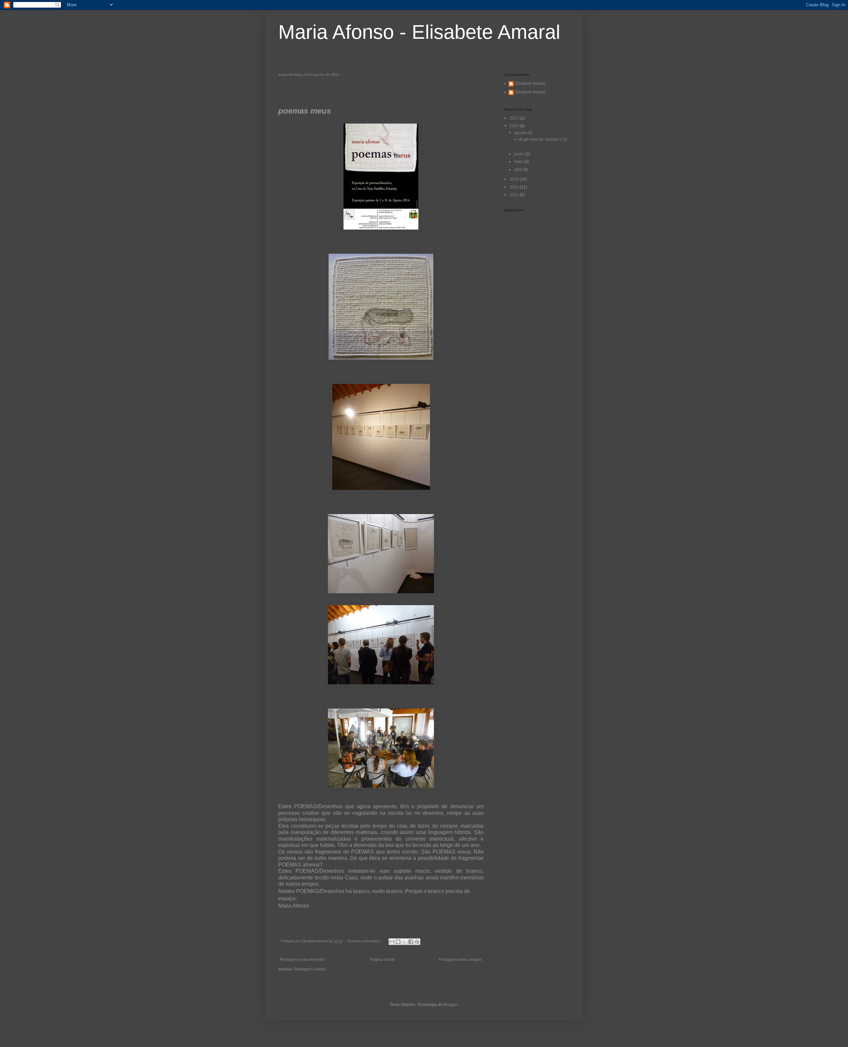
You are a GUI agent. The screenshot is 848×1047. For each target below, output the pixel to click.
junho (519, 154)
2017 (514, 118)
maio (519, 161)
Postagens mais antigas (460, 959)
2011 (514, 194)
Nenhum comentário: (364, 941)
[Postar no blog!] (398, 941)
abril (518, 169)
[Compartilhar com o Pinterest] (417, 941)
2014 (514, 126)
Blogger (450, 1004)
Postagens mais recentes (302, 959)
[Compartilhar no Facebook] (410, 941)
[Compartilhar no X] (404, 941)
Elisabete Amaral (530, 83)
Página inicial (382, 959)
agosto (520, 133)
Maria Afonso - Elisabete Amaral (419, 32)
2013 (514, 179)
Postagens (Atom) (310, 969)
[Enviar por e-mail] (392, 941)
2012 (514, 187)
